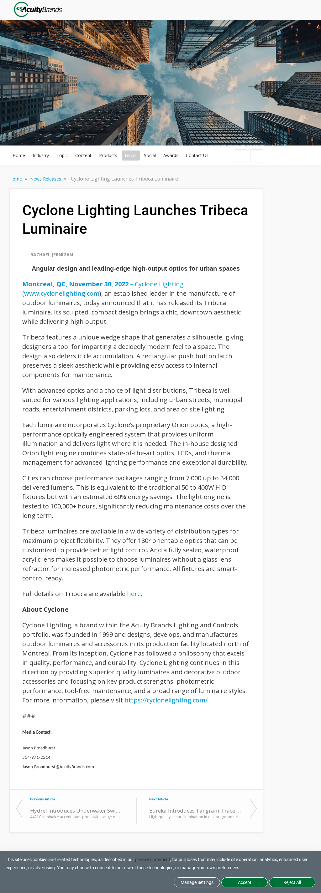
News (130, 155)
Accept (244, 882)
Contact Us (197, 155)
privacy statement (152, 859)
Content (83, 155)
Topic (62, 155)
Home (19, 155)
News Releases (46, 179)
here (134, 593)
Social (150, 155)
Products (108, 155)
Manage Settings (197, 882)
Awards (170, 155)
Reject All (292, 882)
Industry (41, 155)
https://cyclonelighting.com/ (166, 700)
